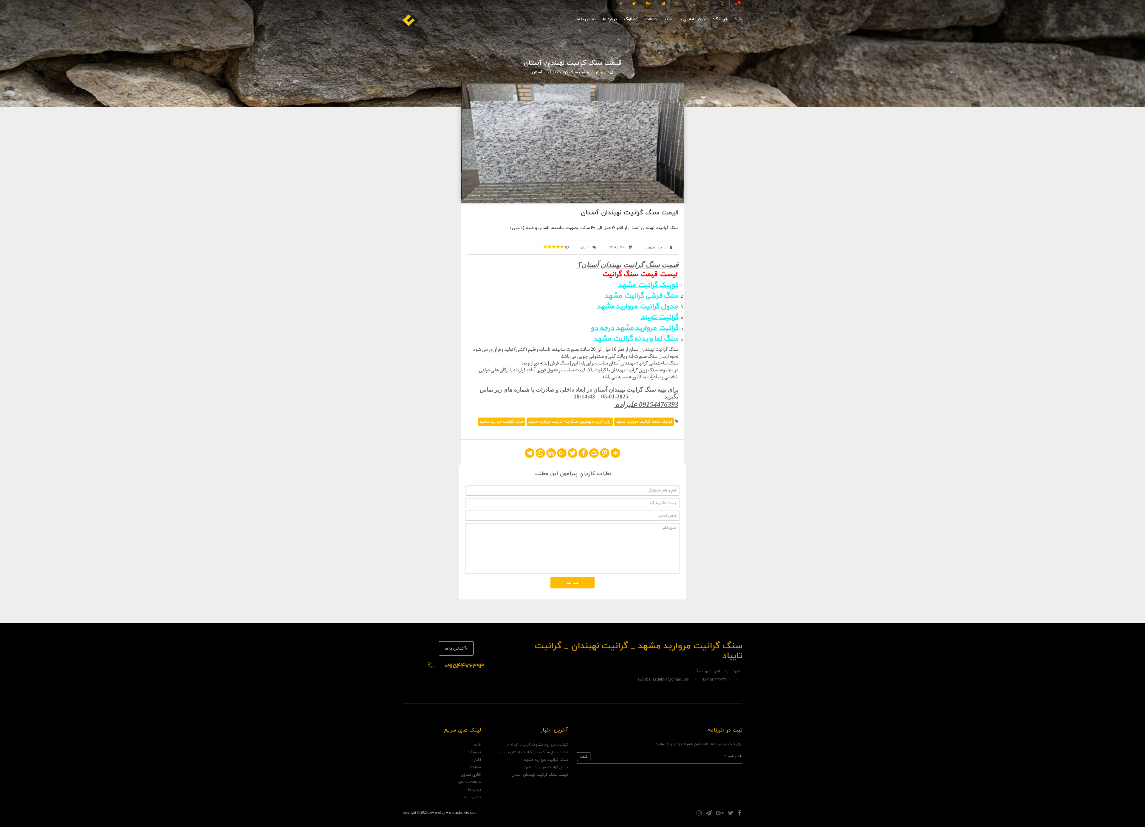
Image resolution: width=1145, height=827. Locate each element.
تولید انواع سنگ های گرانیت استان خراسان (532, 752)
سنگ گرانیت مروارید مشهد (501, 421)
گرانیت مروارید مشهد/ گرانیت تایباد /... (536, 745)
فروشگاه (719, 19)
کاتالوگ (631, 19)
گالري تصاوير (471, 774)
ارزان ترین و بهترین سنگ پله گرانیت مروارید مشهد (570, 421)
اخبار (668, 19)
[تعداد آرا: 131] (545, 246)
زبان (691, 4)
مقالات (651, 19)
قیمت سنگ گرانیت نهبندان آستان (560, 72)
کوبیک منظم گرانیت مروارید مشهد (644, 421)
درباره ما (610, 19)
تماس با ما (586, 19)
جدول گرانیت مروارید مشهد (546, 767)
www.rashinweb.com (461, 812)
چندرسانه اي (693, 19)
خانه (738, 19)
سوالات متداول (469, 782)
